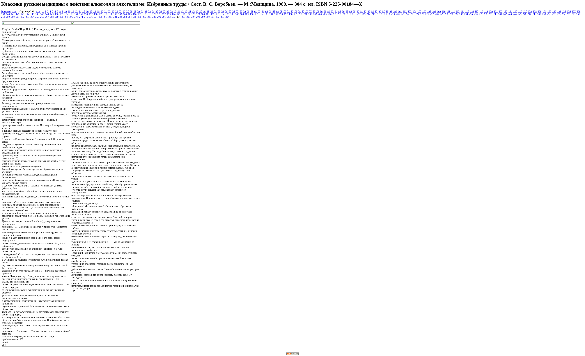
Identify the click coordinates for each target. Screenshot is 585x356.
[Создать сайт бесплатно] (292, 354)
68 (277, 11)
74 (299, 11)
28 (131, 11)
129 (535, 11)
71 (288, 11)
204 (320, 14)
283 (125, 17)
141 (13, 14)
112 (453, 11)
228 (437, 14)
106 (424, 11)
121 (496, 11)
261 (18, 17)
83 (332, 11)
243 (510, 14)
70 (285, 11)
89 (354, 11)
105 (419, 11)
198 (290, 14)
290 (159, 17)
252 (554, 14)
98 (387, 11)
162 (115, 14)
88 (350, 11)
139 (3, 14)
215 (373, 14)
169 (149, 14)
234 (466, 14)
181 (208, 14)
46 (197, 11)
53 (222, 11)
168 (144, 14)
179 (198, 14)
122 (500, 11)
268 (52, 17)
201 (305, 14)
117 (476, 11)
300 (208, 17)
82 (328, 11)
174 (174, 14)
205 (325, 14)
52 (219, 11)
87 (347, 11)
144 (27, 14)
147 (42, 14)
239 (490, 14)
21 (105, 11)
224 (417, 14)
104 (414, 11)
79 (317, 11)
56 (233, 11)
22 (109, 11)
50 (211, 11)
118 (481, 11)
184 (222, 14)
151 (61, 14)
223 (412, 14)
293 (174, 17)
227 (432, 14)
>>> (38, 11)
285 (134, 17)
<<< (14, 11)
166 (134, 14)
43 (186, 11)
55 (230, 11)
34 (153, 11)
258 (3, 17)
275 (86, 17)
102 (405, 11)
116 (472, 11)
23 (113, 11)
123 (505, 11)
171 (159, 14)
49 (208, 11)
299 (203, 17)
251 (549, 14)
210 (349, 14)
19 (98, 11)
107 (429, 11)
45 (193, 11)
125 (515, 11)
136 (569, 11)
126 (520, 11)
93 (369, 11)
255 (568, 14)
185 (227, 14)
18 (94, 11)
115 (467, 11)
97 (383, 11)
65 (266, 11)
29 (135, 11)
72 (292, 11)
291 (164, 17)
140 (8, 14)
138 (578, 11)
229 (441, 14)
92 (365, 11)
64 (263, 11)
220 (398, 14)
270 (61, 17)
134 (559, 11)
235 (471, 14)
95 (376, 11)
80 (321, 11)
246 (524, 14)
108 (434, 11)
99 (391, 11)
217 (383, 14)
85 (339, 11)
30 (138, 11)
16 (87, 11)
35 (157, 11)
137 (574, 11)
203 (315, 14)
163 (120, 14)
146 (37, 14)
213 (363, 14)
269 (56, 17)
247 (529, 14)
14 (80, 11)
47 (200, 11)
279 (105, 17)
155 (81, 14)
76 (306, 11)
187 (237, 14)
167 (139, 14)
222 (407, 14)
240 (495, 14)
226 (427, 14)
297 (193, 17)
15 (83, 11)
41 (178, 11)
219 (393, 14)
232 (456, 14)
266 (42, 17)
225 (422, 14)
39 (171, 11)
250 (544, 14)
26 (124, 11)
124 (510, 11)
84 (336, 11)
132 (549, 11)
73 (295, 11)
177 (188, 14)
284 (130, 17)
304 (227, 17)
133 (554, 11)
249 (539, 14)
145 (32, 14)
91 (361, 11)
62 (255, 11)
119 (486, 11)
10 (65, 11)
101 (400, 11)
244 (515, 14)
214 (368, 14)
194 (271, 14)
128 (530, 11)
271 (66, 17)
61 (252, 11)
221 (402, 14)
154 (76, 14)
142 (18, 14)
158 (96, 14)
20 (102, 11)
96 (380, 11)
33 (149, 11)
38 (168, 11)
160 (105, 14)
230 (446, 14)
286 (139, 17)
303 (222, 17)
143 (22, 14)
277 (96, 17)
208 (339, 14)
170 (154, 14)
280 (110, 17)
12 (72, 11)
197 (286, 14)
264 (32, 17)
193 (266, 14)
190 (252, 14)
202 (310, 14)
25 (120, 11)
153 (71, 14)
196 (281, 14)
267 (47, 17)
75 (303, 11)
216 (378, 14)
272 (71, 17)
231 (451, 14)
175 (178, 14)
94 (372, 11)
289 (154, 17)
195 (276, 14)
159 (100, 14)
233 (461, 14)
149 (52, 14)
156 (86, 14)
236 (476, 14)
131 (544, 11)
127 (525, 11)
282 (120, 17)
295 (183, 17)
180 (203, 14)
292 (169, 17)
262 (22, 17)
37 (164, 11)
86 (343, 11)
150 (56, 14)
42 (182, 11)
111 (448, 11)
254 (563, 14)
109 (439, 11)
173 (169, 14)
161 (110, 14)
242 (505, 14)
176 (183, 14)
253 (558, 14)
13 (76, 11)
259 (8, 17)
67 (274, 11)
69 (281, 11)
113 (457, 11)
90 (358, 11)
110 (443, 11)
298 (198, 17)
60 (248, 11)
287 (144, 17)
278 (100, 17)
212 (359, 14)
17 (91, 11)
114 (462, 11)
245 (519, 14)
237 (480, 14)
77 (310, 11)
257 (578, 14)
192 (261, 14)
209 (344, 14)
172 (164, 14)
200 (300, 14)
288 (149, 17)
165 (130, 14)
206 (330, 14)
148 (47, 14)
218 (388, 14)
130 (539, 11)
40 (175, 11)
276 (91, 17)
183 (217, 14)
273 (76, 17)
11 (69, 11)
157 (91, 14)
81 (325, 11)
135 (564, 11)
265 (37, 17)
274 (81, 17)
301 (212, 17)
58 (241, 11)
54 (226, 11)
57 (237, 11)
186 (232, 14)
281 (115, 17)
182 (212, 14)
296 (188, 17)
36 (160, 11)
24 (116, 11)
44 (189, 11)
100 (395, 11)
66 (270, 11)
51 (215, 11)
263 (27, 17)
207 (334, 14)
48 (204, 11)
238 (485, 14)
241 (500, 14)
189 (247, 14)
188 (242, 14)
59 (244, 11)
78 (314, 11)
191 (256, 14)
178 (193, 14)
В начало (6, 11)
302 (217, 17)
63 (259, 11)
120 (491, 11)
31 (142, 11)
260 (13, 17)
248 (534, 14)
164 (125, 14)
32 (146, 11)
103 (409, 11)
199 (295, 14)
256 (573, 14)
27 (127, 11)
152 (66, 14)
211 (354, 14)
